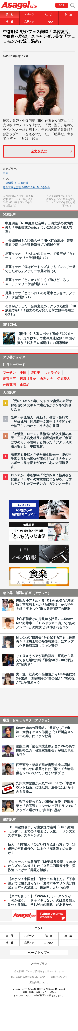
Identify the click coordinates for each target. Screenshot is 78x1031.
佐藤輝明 (9, 384)
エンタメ (49, 21)
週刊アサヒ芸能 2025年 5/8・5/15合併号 (26, 187)
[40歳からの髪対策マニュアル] (39, 517)
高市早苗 (9, 378)
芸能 (5, 172)
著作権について (59, 976)
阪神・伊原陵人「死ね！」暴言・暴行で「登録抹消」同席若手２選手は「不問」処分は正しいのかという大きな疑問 (41, 421)
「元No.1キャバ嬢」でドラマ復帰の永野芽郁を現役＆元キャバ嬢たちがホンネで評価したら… (41, 405)
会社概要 (19, 971)
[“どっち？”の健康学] (39, 540)
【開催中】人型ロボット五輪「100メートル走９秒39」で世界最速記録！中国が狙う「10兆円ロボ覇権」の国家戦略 (46, 338)
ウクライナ (52, 372)
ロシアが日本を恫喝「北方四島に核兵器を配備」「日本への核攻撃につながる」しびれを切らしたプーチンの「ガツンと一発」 (41, 479)
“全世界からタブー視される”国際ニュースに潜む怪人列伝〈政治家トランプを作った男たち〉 (18, 201)
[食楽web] (39, 584)
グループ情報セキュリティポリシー (44, 971)
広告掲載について (39, 982)
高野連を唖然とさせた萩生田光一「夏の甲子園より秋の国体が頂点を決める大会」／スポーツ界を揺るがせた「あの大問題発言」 (41, 461)
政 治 (68, 14)
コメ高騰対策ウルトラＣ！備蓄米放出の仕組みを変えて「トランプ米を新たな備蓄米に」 (60, 201)
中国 (23, 372)
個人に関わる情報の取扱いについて (30, 976)
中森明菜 (8, 182)
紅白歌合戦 (21, 182)
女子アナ (29, 21)
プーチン (9, 372)
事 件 (9, 21)
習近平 (35, 372)
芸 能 (9, 14)
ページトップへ (39, 952)
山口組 (25, 384)
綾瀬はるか (28, 378)
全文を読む (39, 151)
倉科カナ (46, 378)
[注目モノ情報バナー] (39, 562)
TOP (62, 5)
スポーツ (29, 14)
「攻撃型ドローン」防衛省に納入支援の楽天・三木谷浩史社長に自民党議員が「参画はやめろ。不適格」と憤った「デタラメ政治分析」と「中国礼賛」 (41, 440)
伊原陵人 (63, 378)
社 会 (48, 14)
